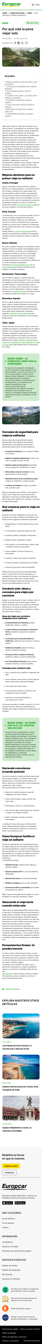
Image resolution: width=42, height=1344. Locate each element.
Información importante (31, 1341)
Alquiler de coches (9, 1265)
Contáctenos (9, 1173)
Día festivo (32, 23)
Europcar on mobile (10, 1246)
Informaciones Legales (10, 1329)
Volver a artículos (12, 989)
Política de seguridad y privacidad (14, 1337)
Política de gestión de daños (30, 1329)
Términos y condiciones (10, 1341)
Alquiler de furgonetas (11, 1270)
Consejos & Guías (17, 13)
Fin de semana (8, 1223)
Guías (29, 13)
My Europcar (7, 1274)
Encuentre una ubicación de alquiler (16, 1251)
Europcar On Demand (11, 1279)
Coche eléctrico (8, 1218)
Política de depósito (9, 1333)
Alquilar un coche (11, 1166)
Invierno (5, 1227)
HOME (4, 13)
